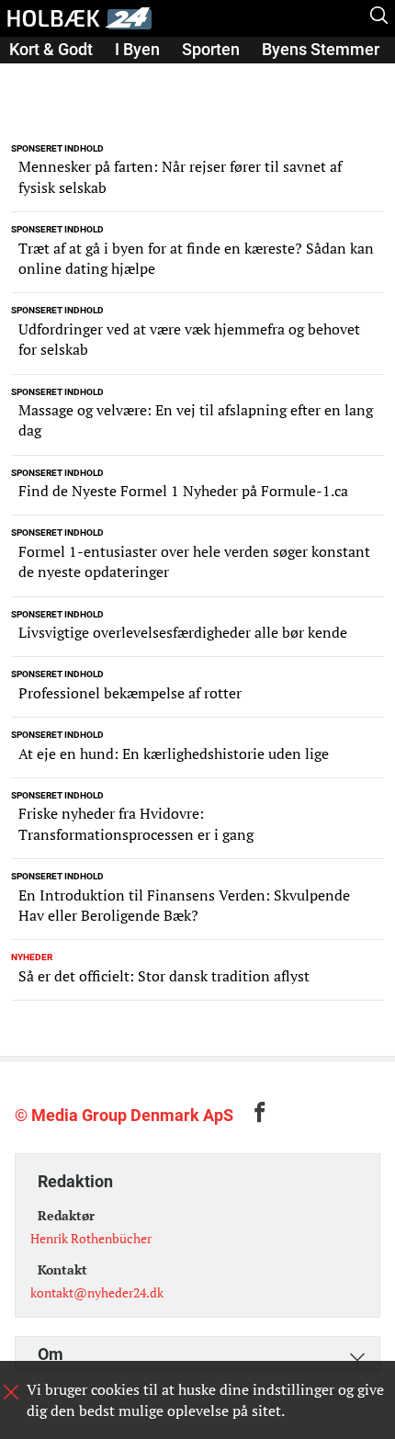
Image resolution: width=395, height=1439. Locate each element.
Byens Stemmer (320, 49)
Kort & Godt (51, 49)
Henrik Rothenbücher (91, 1238)
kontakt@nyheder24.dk (97, 1292)
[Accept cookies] (11, 1392)
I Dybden (41, 75)
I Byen (137, 49)
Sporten (211, 49)
